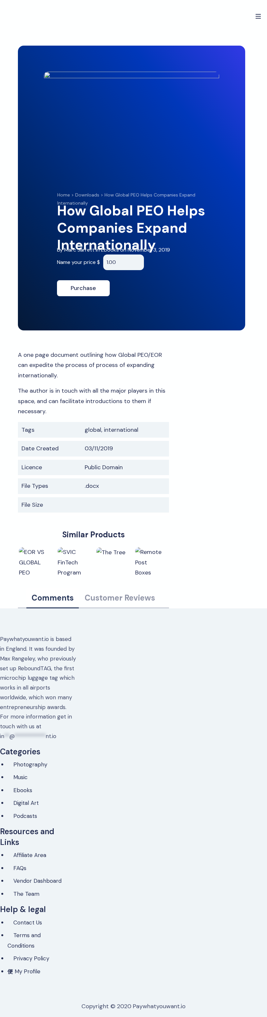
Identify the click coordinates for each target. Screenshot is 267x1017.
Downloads (87, 195)
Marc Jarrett (80, 249)
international (121, 430)
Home (63, 195)
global (93, 430)
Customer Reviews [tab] (120, 598)
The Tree (111, 551)
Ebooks (110, 249)
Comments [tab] (53, 598)
